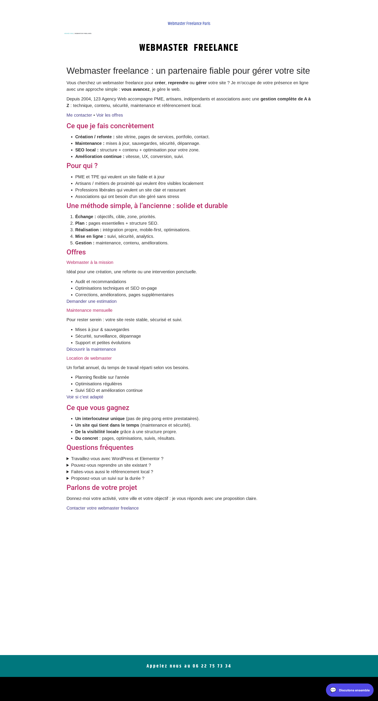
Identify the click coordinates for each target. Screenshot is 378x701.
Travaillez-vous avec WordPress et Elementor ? (117, 458)
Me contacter (79, 115)
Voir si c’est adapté (84, 396)
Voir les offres (109, 115)
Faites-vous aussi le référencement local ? (112, 471)
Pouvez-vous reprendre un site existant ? (111, 465)
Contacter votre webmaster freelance (102, 508)
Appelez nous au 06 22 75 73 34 (189, 666)
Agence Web (68, 33)
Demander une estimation (91, 301)
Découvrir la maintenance (91, 349)
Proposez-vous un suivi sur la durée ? (107, 478)
